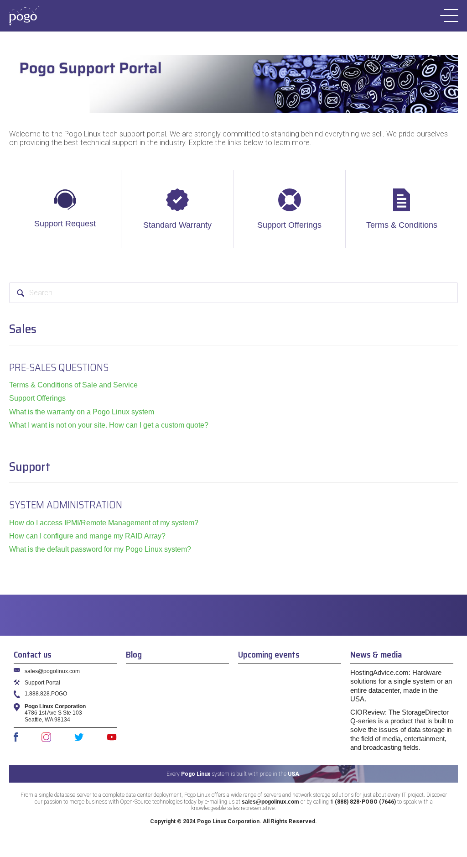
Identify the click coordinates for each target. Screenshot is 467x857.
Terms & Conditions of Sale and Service (73, 385)
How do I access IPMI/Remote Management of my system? (103, 523)
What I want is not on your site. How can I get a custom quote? (108, 425)
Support (29, 466)
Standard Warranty (177, 225)
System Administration (65, 504)
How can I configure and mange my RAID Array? (87, 536)
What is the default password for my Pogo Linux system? (100, 549)
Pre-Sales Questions (59, 367)
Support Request (65, 223)
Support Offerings (289, 225)
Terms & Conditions (401, 225)
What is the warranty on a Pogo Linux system (81, 412)
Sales (22, 329)
